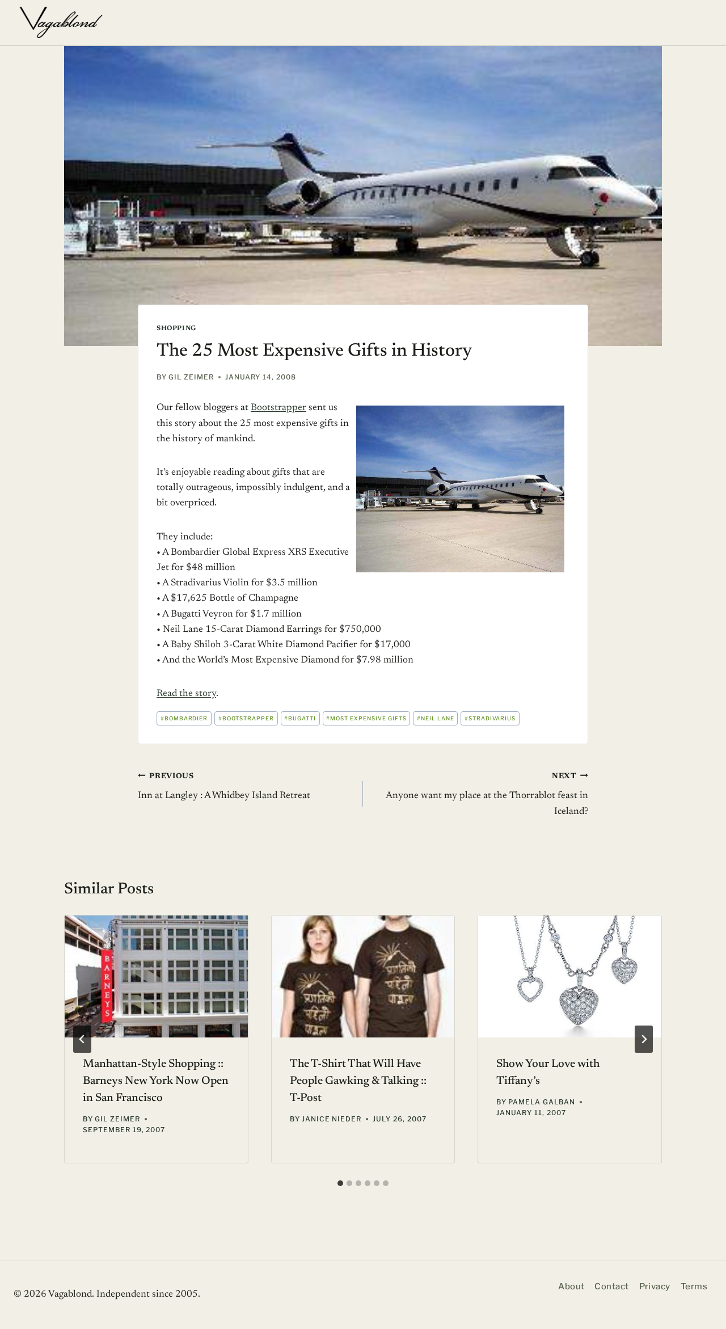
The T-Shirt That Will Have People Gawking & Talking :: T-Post (358, 1081)
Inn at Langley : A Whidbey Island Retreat (224, 787)
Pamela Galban (541, 1102)
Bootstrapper (278, 408)
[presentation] (156, 976)
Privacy (654, 1286)
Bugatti (300, 718)
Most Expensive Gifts (366, 718)
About (571, 1286)
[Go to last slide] (82, 1039)
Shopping (176, 328)
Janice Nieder (331, 1119)
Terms (694, 1286)
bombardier (184, 718)
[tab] (340, 1183)
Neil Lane (435, 718)
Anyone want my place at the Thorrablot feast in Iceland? (487, 795)
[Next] (644, 1039)
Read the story (186, 694)
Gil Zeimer (191, 377)
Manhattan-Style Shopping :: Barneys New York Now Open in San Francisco (156, 1081)
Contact (611, 1286)
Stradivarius (490, 718)
